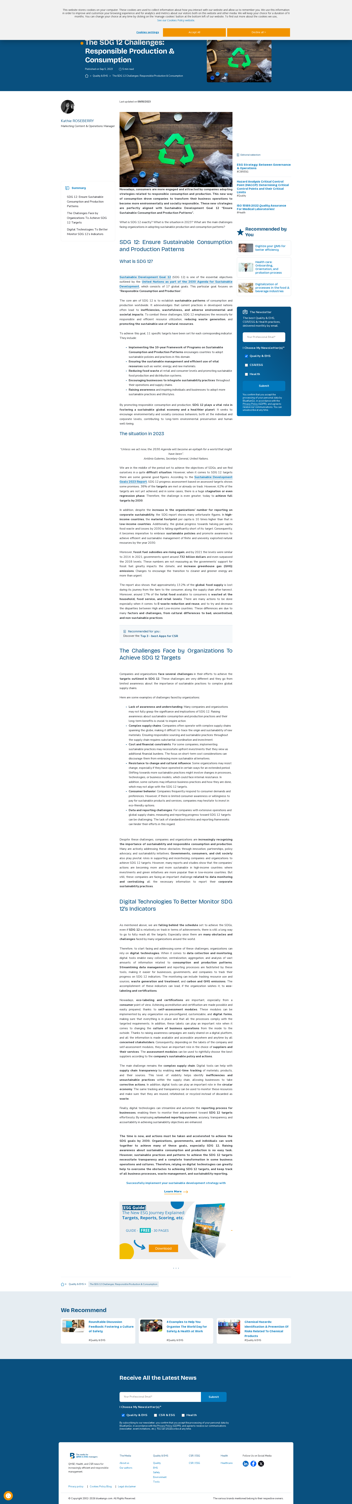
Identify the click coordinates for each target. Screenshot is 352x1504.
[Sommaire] (67, 188)
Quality (157, 1463)
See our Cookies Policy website (175, 20)
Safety (156, 1472)
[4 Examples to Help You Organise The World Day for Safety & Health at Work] (151, 1331)
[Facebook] (253, 1463)
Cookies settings (147, 32)
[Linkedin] (245, 1463)
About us (124, 1463)
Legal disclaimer (127, 1486)
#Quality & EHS (97, 1340)
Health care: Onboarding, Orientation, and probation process (268, 267)
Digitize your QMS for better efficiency (270, 247)
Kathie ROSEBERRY (77, 120)
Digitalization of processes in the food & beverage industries (272, 287)
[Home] (87, 76)
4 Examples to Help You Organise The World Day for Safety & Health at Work (187, 1326)
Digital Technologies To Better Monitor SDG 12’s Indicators (87, 231)
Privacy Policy (250, 404)
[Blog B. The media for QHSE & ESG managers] (91, 1457)
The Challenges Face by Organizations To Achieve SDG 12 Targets (87, 218)
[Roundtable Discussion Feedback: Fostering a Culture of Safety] (73, 1331)
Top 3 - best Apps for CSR (159, 636)
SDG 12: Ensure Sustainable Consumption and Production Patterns (85, 201)
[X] (261, 1463)
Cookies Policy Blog (101, 1486)
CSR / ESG (194, 1463)
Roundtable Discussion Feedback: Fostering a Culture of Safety (111, 1326)
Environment (159, 1477)
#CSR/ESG (242, 171)
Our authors (126, 1468)
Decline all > (259, 32)
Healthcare (226, 1463)
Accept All (194, 32)
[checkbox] (264, 364)
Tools (156, 1481)
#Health (241, 212)
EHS (155, 1468)
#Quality (241, 195)
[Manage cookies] (8, 1495)
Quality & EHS (100, 76)
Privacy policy (75, 1486)
